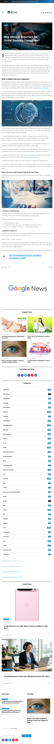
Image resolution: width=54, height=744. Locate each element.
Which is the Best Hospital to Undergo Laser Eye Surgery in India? (13, 361)
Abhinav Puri (7, 43)
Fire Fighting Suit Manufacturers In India (12, 571)
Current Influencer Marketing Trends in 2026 (21, 1)
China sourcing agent (44, 88)
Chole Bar (7, 630)
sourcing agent (30, 157)
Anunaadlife (14, 728)
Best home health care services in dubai (11, 561)
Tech (6, 25)
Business (6, 619)
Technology (6, 669)
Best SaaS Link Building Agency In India (11, 566)
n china (36, 157)
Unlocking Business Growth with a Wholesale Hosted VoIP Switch (27, 676)
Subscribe (26, 735)
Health (30, 711)
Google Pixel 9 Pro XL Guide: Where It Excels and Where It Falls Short (12, 702)
